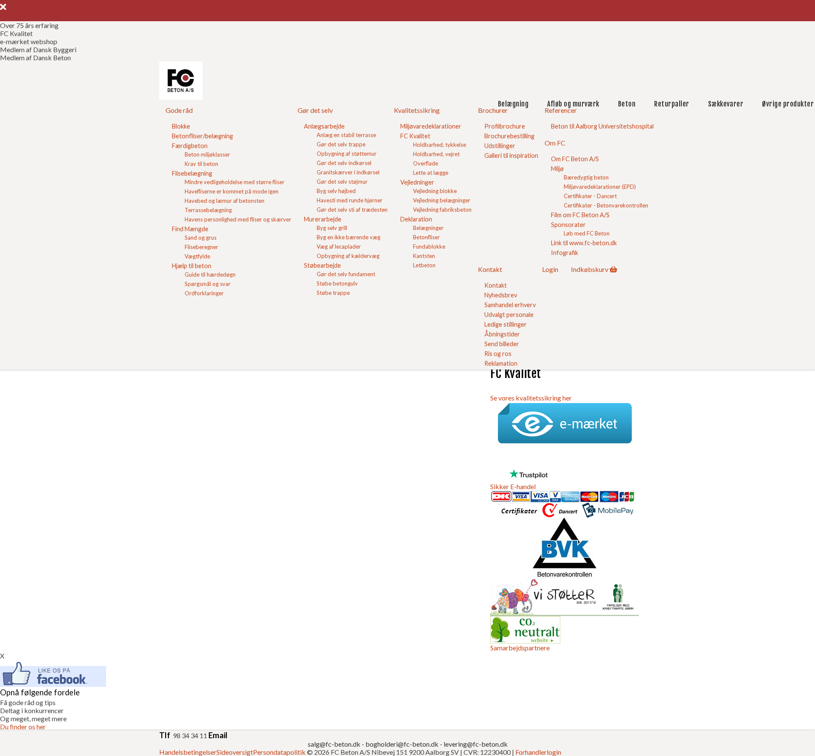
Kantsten (424, 255)
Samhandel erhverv (510, 304)
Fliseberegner (201, 247)
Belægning (513, 104)
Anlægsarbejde (324, 126)
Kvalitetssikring (417, 110)
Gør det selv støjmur (342, 181)
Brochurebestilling (509, 136)
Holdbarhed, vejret (436, 154)
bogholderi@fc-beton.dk (401, 744)
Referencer (561, 110)
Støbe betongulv (337, 283)
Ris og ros (497, 353)
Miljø (557, 168)
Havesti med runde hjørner (349, 200)
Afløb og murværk (573, 104)
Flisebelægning (192, 173)
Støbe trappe (333, 292)
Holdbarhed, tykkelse (439, 144)
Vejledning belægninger (441, 200)
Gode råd (179, 110)
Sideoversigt (234, 752)
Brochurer (493, 110)
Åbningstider (502, 334)
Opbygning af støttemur (347, 153)
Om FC (555, 143)
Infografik (564, 252)
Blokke (181, 126)
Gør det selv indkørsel (344, 163)
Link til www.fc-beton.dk (584, 242)
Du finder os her (23, 726)
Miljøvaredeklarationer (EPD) (600, 186)
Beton (626, 104)
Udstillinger (499, 145)
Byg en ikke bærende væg (348, 237)
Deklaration (416, 219)
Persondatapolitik (279, 752)
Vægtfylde (197, 256)
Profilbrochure (504, 126)
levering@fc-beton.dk (476, 744)
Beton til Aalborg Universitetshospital (602, 126)
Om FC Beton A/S (575, 158)
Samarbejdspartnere (520, 648)
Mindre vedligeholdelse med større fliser (234, 182)
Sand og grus (200, 237)
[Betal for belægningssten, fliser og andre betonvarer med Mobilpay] (607, 514)
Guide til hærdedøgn (210, 274)
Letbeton (424, 265)
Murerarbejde (322, 219)
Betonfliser (426, 237)
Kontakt (490, 269)
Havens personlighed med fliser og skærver (238, 219)
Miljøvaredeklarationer (430, 126)
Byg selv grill (332, 227)
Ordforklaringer (204, 293)
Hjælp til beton (191, 265)
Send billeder (501, 343)
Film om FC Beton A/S (580, 214)
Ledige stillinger (505, 324)
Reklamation (500, 363)
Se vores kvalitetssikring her (531, 398)
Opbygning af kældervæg (348, 255)
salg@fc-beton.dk (335, 744)
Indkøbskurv (589, 269)
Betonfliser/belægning (202, 136)
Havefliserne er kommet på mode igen (231, 191)
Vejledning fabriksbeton (442, 209)
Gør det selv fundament (346, 274)
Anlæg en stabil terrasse (346, 135)
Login (550, 269)
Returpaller (671, 104)
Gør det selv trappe (341, 144)
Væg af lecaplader (339, 246)
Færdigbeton (190, 145)
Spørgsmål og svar (207, 283)
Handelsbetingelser (187, 752)
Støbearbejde (322, 265)
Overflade (425, 163)
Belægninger (428, 227)
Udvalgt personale (509, 314)
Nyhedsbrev (500, 295)
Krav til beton (201, 163)
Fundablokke (429, 246)
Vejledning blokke (435, 191)
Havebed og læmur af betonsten (224, 200)
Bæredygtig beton (586, 177)
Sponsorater (568, 224)
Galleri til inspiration (511, 155)
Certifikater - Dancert (590, 196)
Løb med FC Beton (587, 233)
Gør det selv (315, 110)
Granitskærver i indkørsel (348, 172)
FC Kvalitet (415, 136)
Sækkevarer (726, 104)
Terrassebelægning (208, 210)
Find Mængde (190, 228)
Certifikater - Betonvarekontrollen (606, 205)
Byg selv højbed (336, 191)
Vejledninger (417, 182)
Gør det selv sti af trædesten (352, 209)
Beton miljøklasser (207, 154)
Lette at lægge (430, 172)
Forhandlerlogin (538, 752)
